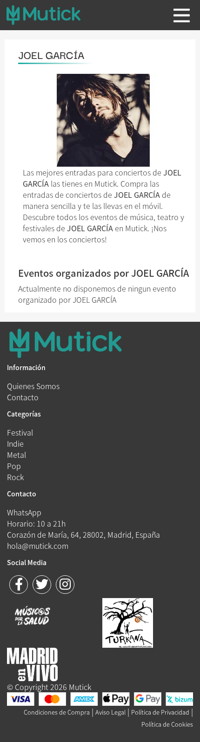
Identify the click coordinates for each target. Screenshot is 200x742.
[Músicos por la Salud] (32, 616)
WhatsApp (24, 512)
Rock (15, 476)
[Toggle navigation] (181, 15)
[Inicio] (51, 15)
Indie (15, 443)
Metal (16, 454)
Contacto (23, 397)
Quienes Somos (33, 385)
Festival (20, 432)
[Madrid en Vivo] (127, 621)
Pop (14, 465)
